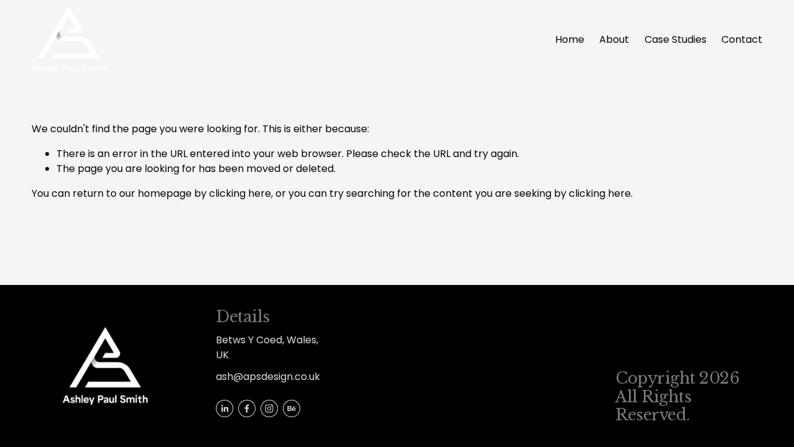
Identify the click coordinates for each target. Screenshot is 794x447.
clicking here (240, 193)
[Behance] (291, 408)
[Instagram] (269, 408)
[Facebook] (247, 408)
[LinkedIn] (224, 408)
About (614, 39)
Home (569, 39)
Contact (741, 39)
